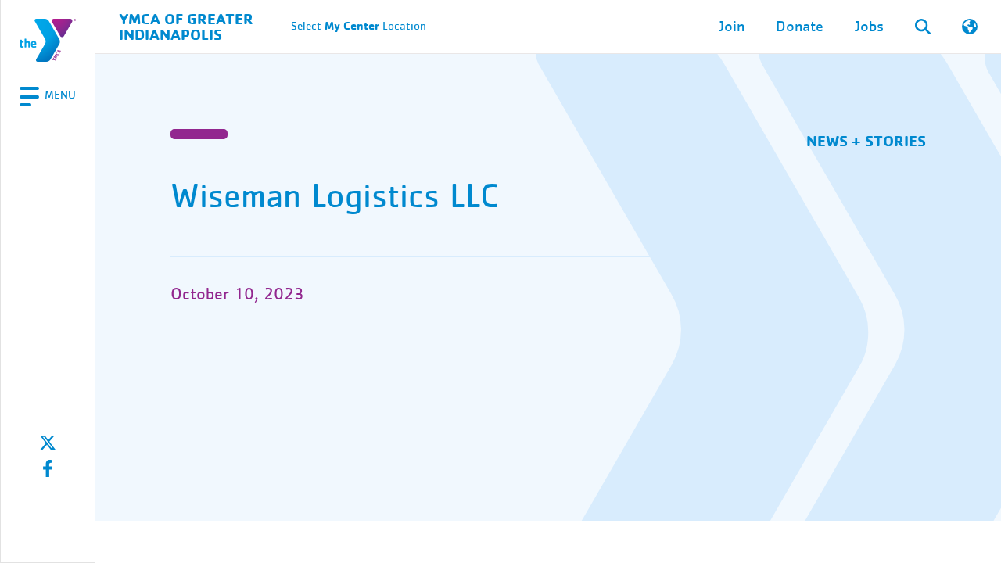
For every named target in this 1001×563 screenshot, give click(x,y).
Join (731, 26)
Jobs (869, 26)
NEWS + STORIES (866, 140)
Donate (799, 26)
